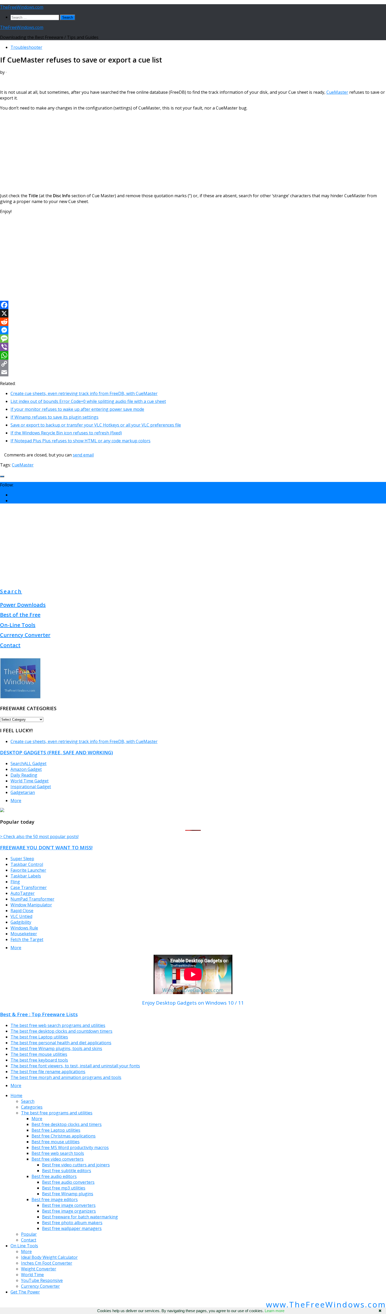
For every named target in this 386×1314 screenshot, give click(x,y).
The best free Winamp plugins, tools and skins (56, 1048)
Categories (32, 1107)
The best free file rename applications (48, 1071)
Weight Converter (38, 1269)
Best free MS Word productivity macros (70, 1147)
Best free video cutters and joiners (76, 1165)
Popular (29, 1234)
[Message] (193, 338)
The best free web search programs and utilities (58, 1025)
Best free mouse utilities (56, 1142)
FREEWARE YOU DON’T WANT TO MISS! (46, 847)
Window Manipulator (31, 905)
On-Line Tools (17, 625)
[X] (193, 313)
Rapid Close (22, 910)
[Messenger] (193, 330)
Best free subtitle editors (66, 1170)
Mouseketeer (24, 934)
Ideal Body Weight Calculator (49, 1257)
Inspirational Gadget (31, 787)
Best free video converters (58, 1159)
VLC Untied (21, 916)
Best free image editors (55, 1199)
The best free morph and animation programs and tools (66, 1077)
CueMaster (337, 92)
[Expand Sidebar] (2, 476)
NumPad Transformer (32, 899)
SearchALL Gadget (28, 763)
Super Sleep (22, 858)
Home (16, 1095)
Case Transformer (29, 887)
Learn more (274, 1310)
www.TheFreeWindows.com (326, 1304)
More (16, 800)
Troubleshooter (26, 47)
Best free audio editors (54, 1176)
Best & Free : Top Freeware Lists (39, 1014)
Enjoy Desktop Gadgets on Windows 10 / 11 (193, 1002)
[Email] (193, 372)
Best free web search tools (58, 1153)
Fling (15, 882)
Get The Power (25, 1292)
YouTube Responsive (42, 1280)
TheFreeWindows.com (21, 7)
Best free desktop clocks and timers (67, 1124)
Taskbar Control (27, 864)
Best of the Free (20, 614)
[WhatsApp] (193, 355)
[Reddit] (193, 322)
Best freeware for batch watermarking (80, 1217)
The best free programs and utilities (56, 1113)
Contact (10, 645)
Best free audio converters (68, 1182)
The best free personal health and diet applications (61, 1043)
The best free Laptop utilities (39, 1037)
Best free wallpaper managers (72, 1228)
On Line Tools (24, 1246)
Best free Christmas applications (64, 1136)
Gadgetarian (23, 792)
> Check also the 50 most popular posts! (39, 836)
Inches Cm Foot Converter (46, 1263)
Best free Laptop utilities (56, 1130)
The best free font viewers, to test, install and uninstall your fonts (75, 1066)
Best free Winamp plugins (67, 1194)
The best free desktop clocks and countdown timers (61, 1031)
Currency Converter (25, 634)
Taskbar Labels (26, 876)
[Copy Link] (193, 364)
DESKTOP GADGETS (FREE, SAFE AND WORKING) (56, 752)
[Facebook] (193, 305)
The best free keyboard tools (39, 1060)
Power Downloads (23, 604)
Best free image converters (69, 1205)
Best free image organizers (69, 1211)
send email (83, 455)
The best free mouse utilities (39, 1054)
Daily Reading (24, 775)
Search (11, 591)
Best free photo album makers (72, 1222)
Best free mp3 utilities (63, 1188)
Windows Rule (24, 928)
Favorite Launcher (28, 870)
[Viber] (193, 347)
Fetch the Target (27, 939)
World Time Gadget (30, 781)
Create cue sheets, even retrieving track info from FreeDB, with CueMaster (84, 741)
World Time (32, 1274)
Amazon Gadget (26, 769)
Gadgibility (21, 922)
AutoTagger (23, 893)
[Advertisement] (157, 152)
